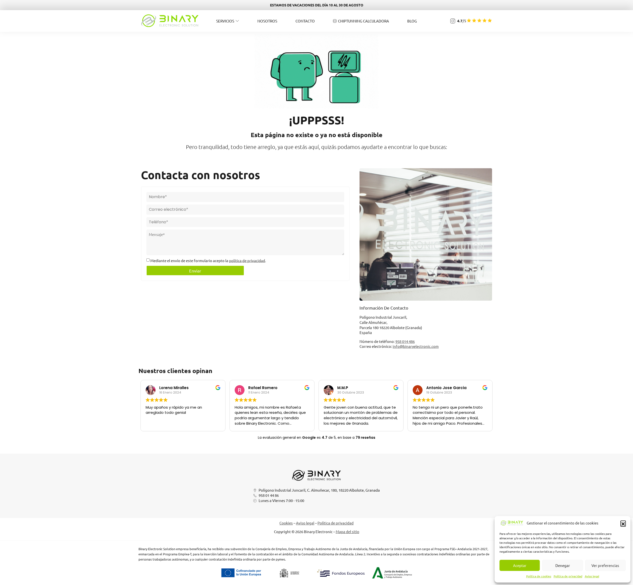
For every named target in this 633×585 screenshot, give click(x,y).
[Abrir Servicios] (237, 21)
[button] (623, 523)
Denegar (562, 565)
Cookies (286, 523)
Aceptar (519, 565)
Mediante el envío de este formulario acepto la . (208, 260)
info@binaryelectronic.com (416, 346)
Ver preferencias (605, 565)
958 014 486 (405, 341)
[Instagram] (452, 21)
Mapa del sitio (347, 531)
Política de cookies (538, 576)
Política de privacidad (568, 576)
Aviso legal (592, 576)
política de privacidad (247, 260)
